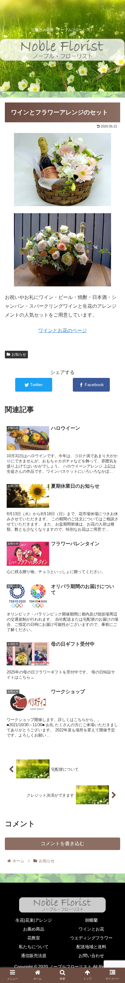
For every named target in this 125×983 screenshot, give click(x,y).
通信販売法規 (33, 955)
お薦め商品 (33, 929)
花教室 (33, 937)
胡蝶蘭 (91, 920)
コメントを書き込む (62, 843)
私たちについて (34, 946)
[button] (112, 676)
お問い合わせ (91, 955)
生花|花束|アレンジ (33, 920)
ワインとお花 (91, 929)
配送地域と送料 (91, 946)
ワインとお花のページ (62, 330)
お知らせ (19, 354)
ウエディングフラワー (91, 937)
